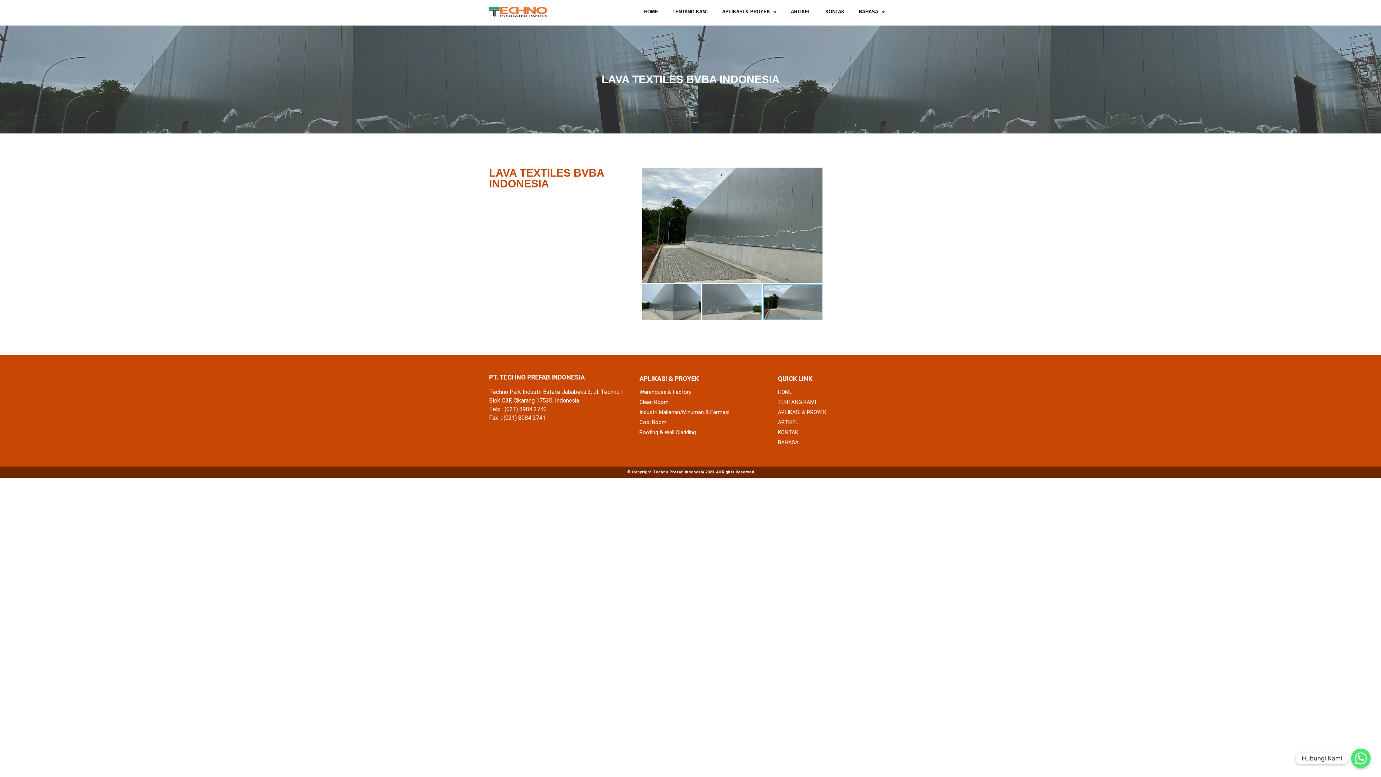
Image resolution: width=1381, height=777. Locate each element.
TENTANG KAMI (690, 11)
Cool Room (652, 422)
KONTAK (834, 11)
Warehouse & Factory (665, 392)
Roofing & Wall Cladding (667, 432)
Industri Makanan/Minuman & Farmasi (684, 412)
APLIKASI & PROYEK (746, 11)
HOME (651, 11)
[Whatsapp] (1361, 758)
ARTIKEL (801, 11)
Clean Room (654, 402)
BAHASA (868, 11)
